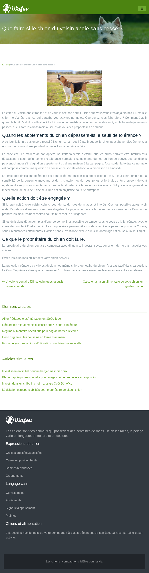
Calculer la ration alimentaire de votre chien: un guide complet (113, 284)
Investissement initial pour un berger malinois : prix (34, 371)
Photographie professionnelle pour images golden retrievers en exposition (49, 377)
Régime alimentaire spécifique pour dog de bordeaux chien (40, 331)
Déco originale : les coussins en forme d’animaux (33, 337)
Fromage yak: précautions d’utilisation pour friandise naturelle (41, 343)
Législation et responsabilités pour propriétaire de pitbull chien (42, 389)
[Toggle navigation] (142, 8)
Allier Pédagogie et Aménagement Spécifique (31, 318)
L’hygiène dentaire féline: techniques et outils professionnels (34, 284)
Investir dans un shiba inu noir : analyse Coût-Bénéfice (37, 383)
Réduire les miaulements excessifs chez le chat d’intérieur (39, 324)
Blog (8, 65)
